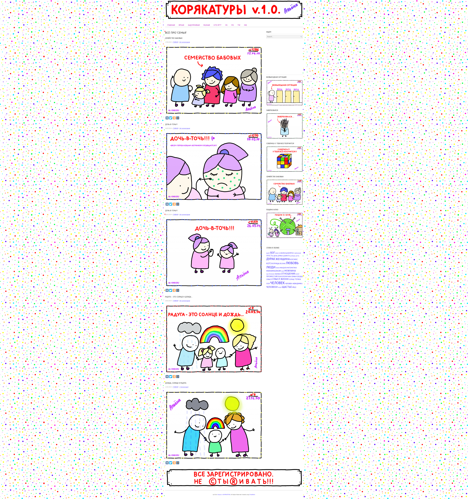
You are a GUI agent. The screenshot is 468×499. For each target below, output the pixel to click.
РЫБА (289, 276)
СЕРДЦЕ (300, 276)
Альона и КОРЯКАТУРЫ (223, 494)
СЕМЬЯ (293, 276)
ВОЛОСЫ (284, 253)
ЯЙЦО (294, 287)
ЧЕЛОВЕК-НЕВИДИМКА (293, 283)
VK (226, 25)
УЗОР (268, 284)
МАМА (277, 268)
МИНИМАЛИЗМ (273, 270)
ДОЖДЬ (292, 256)
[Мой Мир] (177, 117)
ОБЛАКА (278, 274)
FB (232, 25)
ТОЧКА (298, 279)
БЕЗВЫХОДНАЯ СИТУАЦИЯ (276, 77)
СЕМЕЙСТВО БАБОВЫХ (173, 38)
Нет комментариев (184, 42)
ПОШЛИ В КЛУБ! (272, 210)
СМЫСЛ (269, 279)
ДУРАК (270, 259)
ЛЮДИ (270, 267)
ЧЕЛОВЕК (277, 282)
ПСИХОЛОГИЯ (282, 276)
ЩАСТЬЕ (287, 287)
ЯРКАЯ (181, 25)
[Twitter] (170, 117)
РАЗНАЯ (206, 25)
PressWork (252, 494)
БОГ (272, 252)
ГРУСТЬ (269, 255)
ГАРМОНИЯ (297, 253)
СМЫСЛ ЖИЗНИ (280, 279)
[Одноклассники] (174, 117)
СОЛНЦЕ (292, 279)
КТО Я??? (217, 25)
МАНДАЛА (283, 268)
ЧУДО (280, 287)
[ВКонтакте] (167, 117)
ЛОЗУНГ (283, 263)
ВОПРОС (291, 253)
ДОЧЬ (297, 256)
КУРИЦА (275, 263)
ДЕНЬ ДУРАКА (278, 256)
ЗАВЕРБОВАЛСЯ (272, 110)
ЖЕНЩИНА (283, 259)
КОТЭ (269, 263)
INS (245, 25)
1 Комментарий (183, 387)
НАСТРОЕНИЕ (270, 274)
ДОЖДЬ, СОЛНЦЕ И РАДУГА (175, 383)
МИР (282, 271)
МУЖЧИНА (290, 270)
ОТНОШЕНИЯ (288, 273)
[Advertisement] (284, 56)
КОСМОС (294, 259)
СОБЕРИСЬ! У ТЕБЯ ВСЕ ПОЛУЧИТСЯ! (280, 143)
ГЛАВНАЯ (171, 25)
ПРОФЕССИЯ (271, 276)
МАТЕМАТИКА (292, 268)
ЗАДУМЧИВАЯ (194, 25)
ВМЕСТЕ (277, 253)
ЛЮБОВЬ (292, 263)
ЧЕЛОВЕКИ (272, 286)
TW (238, 25)
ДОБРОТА (286, 256)
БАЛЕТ (268, 253)
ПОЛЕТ (297, 274)
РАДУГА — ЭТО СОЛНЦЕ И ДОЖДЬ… (179, 297)
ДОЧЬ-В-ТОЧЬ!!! (171, 124)
